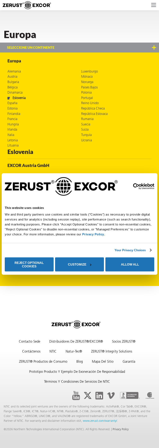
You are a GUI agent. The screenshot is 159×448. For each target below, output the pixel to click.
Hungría (13, 124)
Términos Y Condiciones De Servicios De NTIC (77, 382)
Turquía (86, 135)
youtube (76, 395)
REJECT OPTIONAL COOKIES (29, 264)
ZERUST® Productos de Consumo (43, 361)
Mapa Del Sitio (102, 361)
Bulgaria (13, 82)
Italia (10, 135)
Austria (12, 77)
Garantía (129, 361)
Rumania (87, 119)
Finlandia (13, 114)
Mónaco (87, 77)
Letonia (12, 140)
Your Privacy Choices (130, 250)
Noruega (87, 82)
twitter (87, 395)
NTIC (53, 351)
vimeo (111, 395)
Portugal (87, 98)
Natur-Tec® (74, 351)
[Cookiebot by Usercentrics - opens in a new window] (136, 186)
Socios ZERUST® (123, 341)
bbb (130, 395)
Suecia (85, 124)
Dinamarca (15, 92)
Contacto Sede (29, 341)
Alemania (14, 71)
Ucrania (86, 140)
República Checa (93, 108)
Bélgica (12, 87)
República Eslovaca (94, 114)
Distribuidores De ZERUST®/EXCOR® (76, 341)
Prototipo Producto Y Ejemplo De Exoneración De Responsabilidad (77, 372)
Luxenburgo (89, 71)
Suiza (85, 129)
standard (150, 395)
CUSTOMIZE (77, 264)
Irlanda (12, 129)
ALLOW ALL (130, 264)
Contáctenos (31, 351)
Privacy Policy (93, 234)
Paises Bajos (89, 87)
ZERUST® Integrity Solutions (111, 351)
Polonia (86, 92)
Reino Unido (90, 103)
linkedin (99, 395)
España (12, 103)
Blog (79, 361)
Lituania (13, 145)
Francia (12, 119)
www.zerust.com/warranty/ (100, 421)
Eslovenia (19, 98)
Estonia (12, 108)
